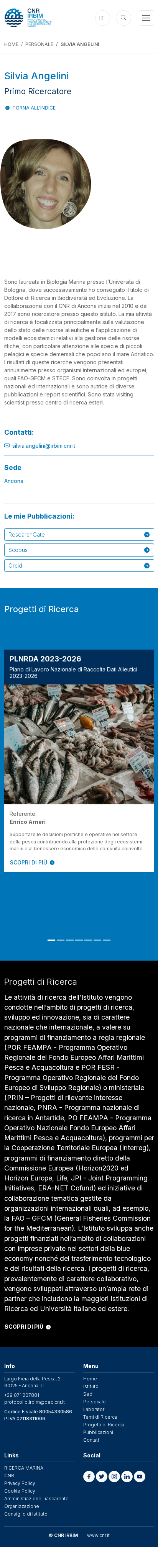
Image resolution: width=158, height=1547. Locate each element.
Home (11, 44)
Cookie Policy (19, 1491)
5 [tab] (88, 940)
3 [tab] (70, 940)
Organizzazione (21, 1506)
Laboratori (94, 1409)
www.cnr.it (98, 1535)
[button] (89, 1476)
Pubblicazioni (98, 1432)
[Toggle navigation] (146, 18)
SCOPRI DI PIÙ (28, 862)
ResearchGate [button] (26, 534)
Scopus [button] (18, 550)
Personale (39, 44)
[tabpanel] (79, 761)
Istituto (91, 1386)
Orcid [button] (15, 565)
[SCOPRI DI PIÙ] (79, 744)
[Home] (38, 18)
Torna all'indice (34, 108)
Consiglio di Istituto (26, 1514)
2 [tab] (60, 940)
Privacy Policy (19, 1483)
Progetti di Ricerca (103, 1424)
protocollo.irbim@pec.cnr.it (34, 1402)
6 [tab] (97, 940)
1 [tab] (51, 940)
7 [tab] (106, 940)
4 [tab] (79, 940)
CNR (9, 1475)
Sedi (88, 1394)
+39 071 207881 (21, 1395)
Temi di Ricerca (100, 1417)
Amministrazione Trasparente (36, 1498)
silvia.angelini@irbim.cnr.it (43, 445)
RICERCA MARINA (23, 1468)
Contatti (91, 1440)
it (101, 18)
